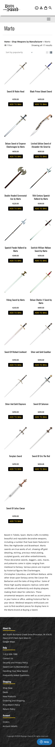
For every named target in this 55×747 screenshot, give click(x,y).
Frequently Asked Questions (16, 675)
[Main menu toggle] (48, 19)
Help (37, 8)
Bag (46, 8)
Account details (10, 726)
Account (41, 8)
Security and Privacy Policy (15, 662)
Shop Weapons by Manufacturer (27, 41)
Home (7, 41)
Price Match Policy (11, 704)
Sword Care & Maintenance (16, 666)
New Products (9, 696)
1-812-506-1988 (10, 654)
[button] (50, 8)
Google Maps (9, 641)
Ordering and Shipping (14, 700)
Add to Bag (15, 104)
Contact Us (8, 658)
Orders (6, 722)
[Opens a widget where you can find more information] (44, 742)
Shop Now (7, 688)
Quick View (15, 86)
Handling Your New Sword (15, 671)
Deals (5, 692)
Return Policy (9, 709)
